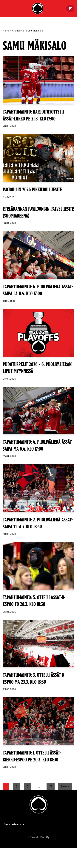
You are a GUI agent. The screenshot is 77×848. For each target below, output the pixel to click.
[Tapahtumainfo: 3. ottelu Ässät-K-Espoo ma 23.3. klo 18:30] (38, 644)
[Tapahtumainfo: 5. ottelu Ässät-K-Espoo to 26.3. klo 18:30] (38, 566)
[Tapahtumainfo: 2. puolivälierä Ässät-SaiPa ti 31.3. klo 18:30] (38, 488)
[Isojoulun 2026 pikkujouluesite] (38, 158)
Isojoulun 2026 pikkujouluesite (32, 189)
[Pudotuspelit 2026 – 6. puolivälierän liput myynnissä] (38, 333)
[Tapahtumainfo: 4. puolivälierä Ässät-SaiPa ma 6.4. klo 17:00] (38, 410)
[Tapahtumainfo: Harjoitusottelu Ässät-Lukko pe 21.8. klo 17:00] (38, 80)
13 (50, 786)
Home (6, 30)
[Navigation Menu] (70, 8)
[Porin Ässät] (38, 8)
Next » (65, 786)
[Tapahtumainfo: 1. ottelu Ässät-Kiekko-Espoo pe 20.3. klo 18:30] (38, 721)
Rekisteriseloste (8, 824)
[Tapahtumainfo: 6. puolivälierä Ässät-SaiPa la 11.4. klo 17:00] (38, 255)
